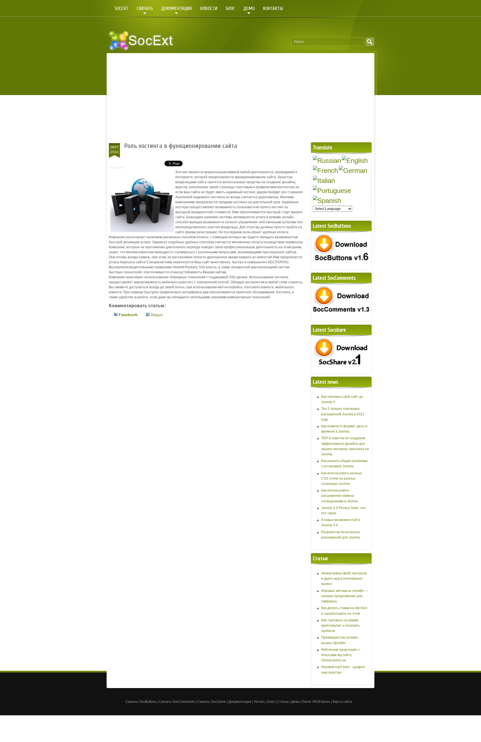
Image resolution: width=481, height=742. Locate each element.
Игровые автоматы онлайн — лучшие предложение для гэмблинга (344, 596)
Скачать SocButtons (141, 702)
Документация (240, 702)
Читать (259, 702)
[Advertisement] (240, 98)
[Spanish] (327, 201)
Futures (324, 702)
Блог (271, 702)
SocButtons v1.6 (116, 168)
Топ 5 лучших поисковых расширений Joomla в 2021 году (342, 414)
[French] (325, 171)
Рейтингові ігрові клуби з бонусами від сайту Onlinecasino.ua (340, 655)
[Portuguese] (332, 191)
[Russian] (327, 161)
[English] (355, 161)
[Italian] (324, 181)
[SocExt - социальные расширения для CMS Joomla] (141, 40)
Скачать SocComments (177, 702)
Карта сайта (343, 702)
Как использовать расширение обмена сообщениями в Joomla (339, 495)
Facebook (127, 314)
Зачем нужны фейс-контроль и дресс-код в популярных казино (344, 578)
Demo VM (309, 702)
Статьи (283, 702)
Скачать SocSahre (211, 702)
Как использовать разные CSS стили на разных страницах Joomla (341, 478)
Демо (295, 702)
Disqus (156, 314)
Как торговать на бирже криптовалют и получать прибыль (340, 625)
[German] (353, 171)
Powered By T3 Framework (363, 698)
